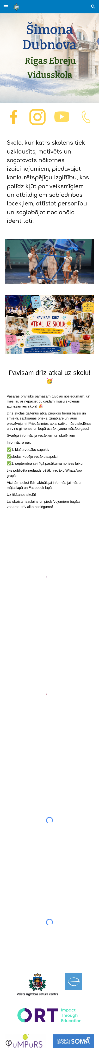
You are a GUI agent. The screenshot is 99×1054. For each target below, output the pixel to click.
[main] (49, 51)
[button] (6, 6)
